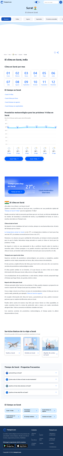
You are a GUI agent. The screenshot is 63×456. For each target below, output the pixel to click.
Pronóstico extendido (51, 19)
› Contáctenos (52, 447)
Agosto (28, 19)
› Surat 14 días (9, 94)
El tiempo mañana (29, 416)
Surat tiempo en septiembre (10, 416)
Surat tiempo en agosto (46, 410)
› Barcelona (34, 439)
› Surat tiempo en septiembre (14, 106)
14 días (17, 19)
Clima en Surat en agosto (34, 293)
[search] (60, 2)
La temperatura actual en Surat (14, 232)
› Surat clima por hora (11, 98)
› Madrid (41, 434)
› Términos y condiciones (52, 434)
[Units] (37, 2)
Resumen (6, 19)
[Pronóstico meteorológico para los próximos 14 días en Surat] (31, 133)
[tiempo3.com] (7, 2)
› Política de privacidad (52, 439)
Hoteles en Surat (46, 416)
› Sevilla (41, 443)
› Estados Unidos (33, 444)
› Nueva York (41, 439)
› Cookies (51, 443)
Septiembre (39, 19)
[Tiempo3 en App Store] (22, 446)
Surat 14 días (9, 410)
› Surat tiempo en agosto (12, 102)
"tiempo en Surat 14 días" (12, 210)
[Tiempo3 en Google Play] (9, 446)
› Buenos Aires (33, 434)
